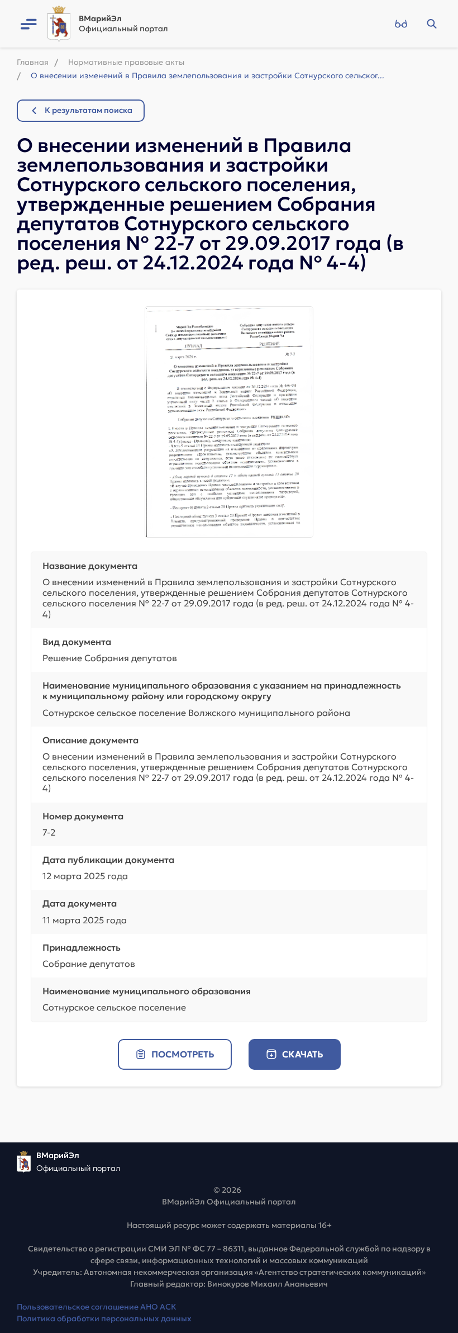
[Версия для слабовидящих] (401, 24)
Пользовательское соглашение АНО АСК (96, 1307)
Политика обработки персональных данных (104, 1318)
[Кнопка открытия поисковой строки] (431, 24)
